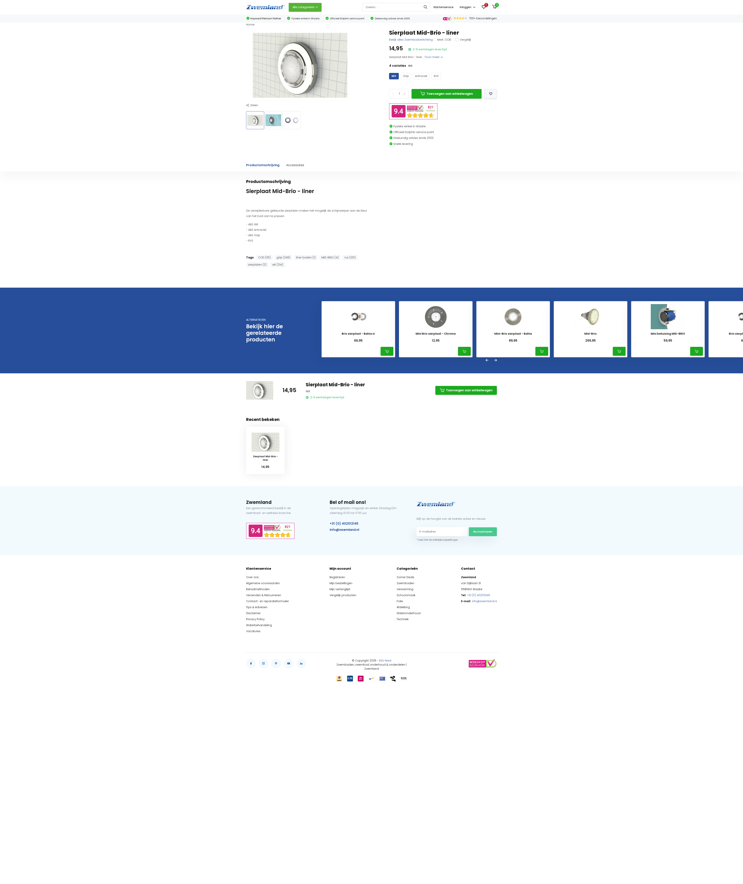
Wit (393, 76)
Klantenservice (444, 7)
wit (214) (277, 265)
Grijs (406, 76)
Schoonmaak (406, 595)
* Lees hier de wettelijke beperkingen (437, 539)
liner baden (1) (306, 257)
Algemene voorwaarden (263, 583)
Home (250, 25)
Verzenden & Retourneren (263, 595)
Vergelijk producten (343, 595)
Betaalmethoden (258, 589)
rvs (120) (350, 257)
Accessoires (295, 165)
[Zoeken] (426, 7)
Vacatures (253, 631)
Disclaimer (253, 613)
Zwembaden (405, 583)
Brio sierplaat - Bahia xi (358, 333)
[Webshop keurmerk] (482, 663)
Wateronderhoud (408, 613)
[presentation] (487, 360)
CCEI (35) (264, 257)
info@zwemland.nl (344, 529)
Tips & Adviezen (256, 607)
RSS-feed (385, 661)
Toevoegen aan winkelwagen (449, 93)
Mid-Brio (590, 333)
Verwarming (405, 589)
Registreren (337, 577)
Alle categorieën (304, 7)
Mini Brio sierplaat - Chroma (436, 333)
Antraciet (421, 76)
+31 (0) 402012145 (344, 523)
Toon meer (432, 57)
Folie (400, 601)
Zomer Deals (405, 577)
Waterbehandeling (259, 625)
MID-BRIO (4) (330, 257)
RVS (436, 76)
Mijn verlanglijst (340, 589)
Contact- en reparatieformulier (267, 601)
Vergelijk (465, 40)
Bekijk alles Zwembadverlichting (411, 40)
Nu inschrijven (482, 531)
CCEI (448, 40)
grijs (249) (283, 257)
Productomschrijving (262, 165)
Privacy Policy (255, 619)
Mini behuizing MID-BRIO (668, 333)
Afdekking (403, 607)
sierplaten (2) (257, 265)
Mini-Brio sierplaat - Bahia (513, 333)
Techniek (403, 619)
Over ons (252, 577)
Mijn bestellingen (341, 583)
